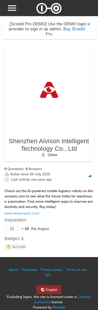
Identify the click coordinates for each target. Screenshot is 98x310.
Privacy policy (52, 270)
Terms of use (76, 270)
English (51, 290)
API (48, 275)
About (13, 270)
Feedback (29, 270)
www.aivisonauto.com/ (22, 213)
